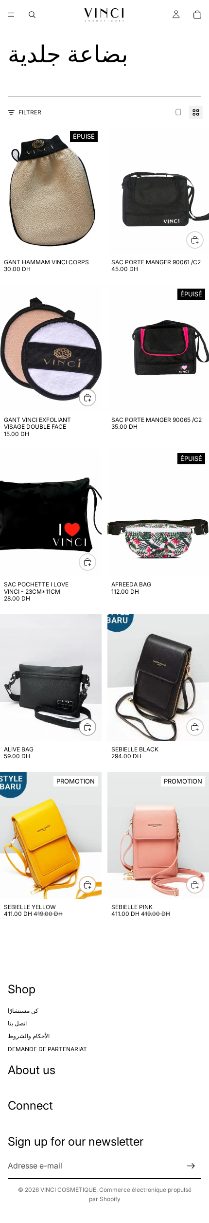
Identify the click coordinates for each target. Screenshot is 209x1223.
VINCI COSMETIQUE (68, 1189)
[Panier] (197, 14)
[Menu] (11, 14)
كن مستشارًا (23, 1010)
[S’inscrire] (191, 1166)
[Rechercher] (32, 14)
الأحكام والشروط (29, 1036)
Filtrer (29, 112)
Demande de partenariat (47, 1048)
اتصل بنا (17, 1023)
